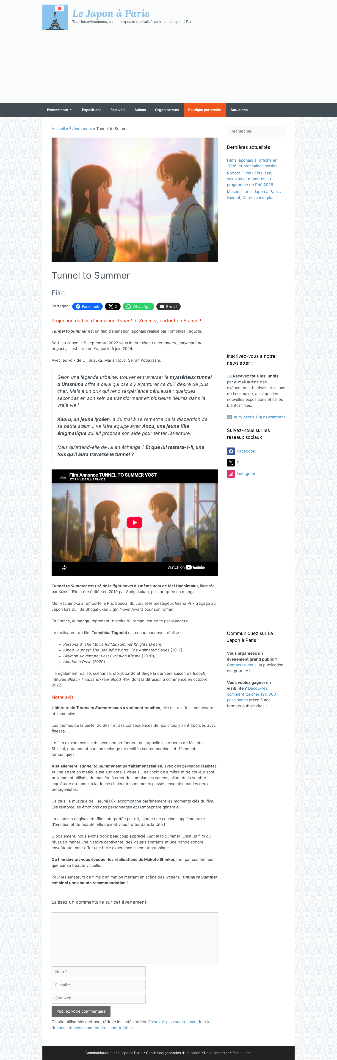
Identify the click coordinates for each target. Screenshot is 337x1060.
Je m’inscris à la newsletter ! (259, 417)
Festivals (117, 110)
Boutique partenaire (204, 110)
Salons (140, 110)
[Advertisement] (168, 66)
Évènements (57, 110)
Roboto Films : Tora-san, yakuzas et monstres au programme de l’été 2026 (250, 179)
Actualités (239, 110)
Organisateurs (167, 110)
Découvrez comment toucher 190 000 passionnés (251, 694)
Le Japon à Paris (110, 13)
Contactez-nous (242, 665)
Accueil (58, 128)
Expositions (91, 110)
